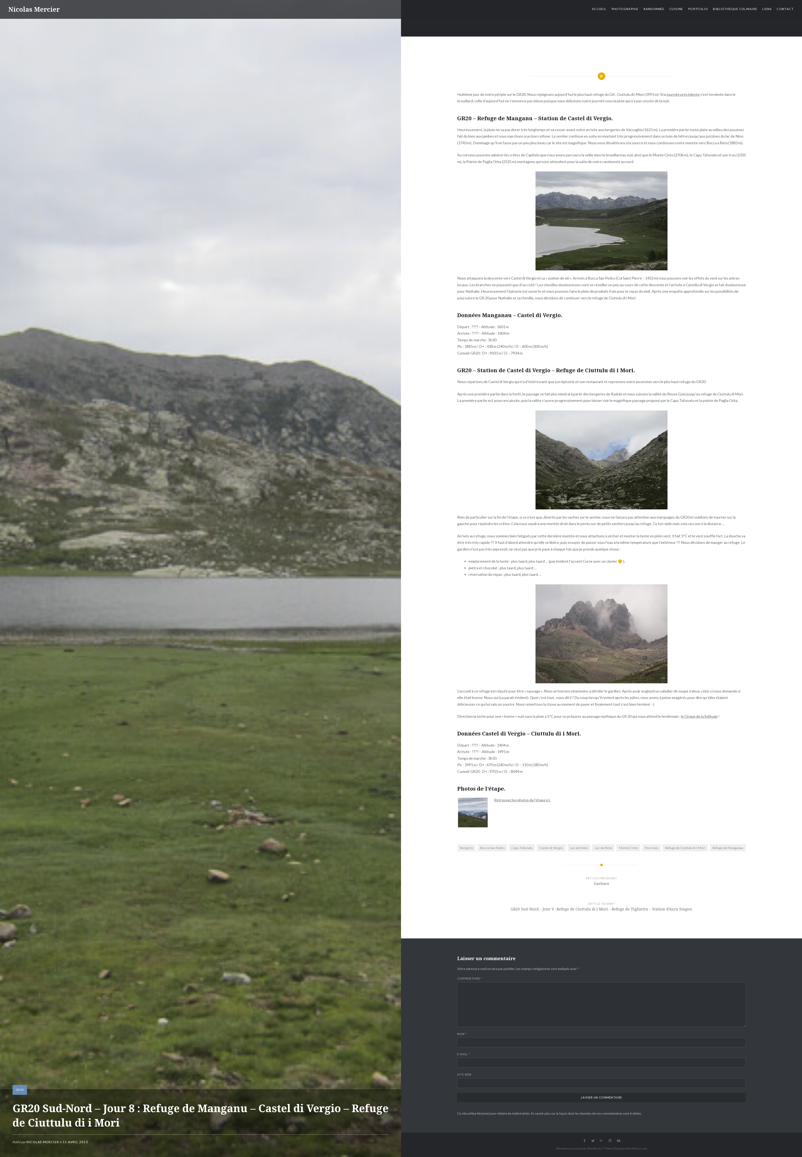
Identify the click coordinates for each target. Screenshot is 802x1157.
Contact (785, 9)
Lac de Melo (579, 848)
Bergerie (466, 848)
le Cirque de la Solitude (699, 716)
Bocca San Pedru (492, 848)
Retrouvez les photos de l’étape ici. (522, 800)
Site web (464, 1074)
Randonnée (653, 9)
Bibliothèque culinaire (735, 9)
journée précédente (683, 94)
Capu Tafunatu (522, 848)
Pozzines (651, 848)
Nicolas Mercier (34, 9)
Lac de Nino (603, 848)
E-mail (463, 1054)
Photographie (625, 9)
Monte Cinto (628, 848)
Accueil (599, 9)
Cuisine (676, 9)
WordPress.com (636, 1148)
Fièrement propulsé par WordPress (579, 1148)
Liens (767, 9)
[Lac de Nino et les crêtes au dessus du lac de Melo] (601, 221)
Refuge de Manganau (727, 848)
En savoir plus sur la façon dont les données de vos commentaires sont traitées (586, 1113)
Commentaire (469, 978)
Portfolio (698, 9)
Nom (462, 1034)
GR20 (20, 1089)
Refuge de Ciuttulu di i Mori (685, 848)
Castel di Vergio (551, 848)
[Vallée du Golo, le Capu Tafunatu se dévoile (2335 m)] (601, 460)
